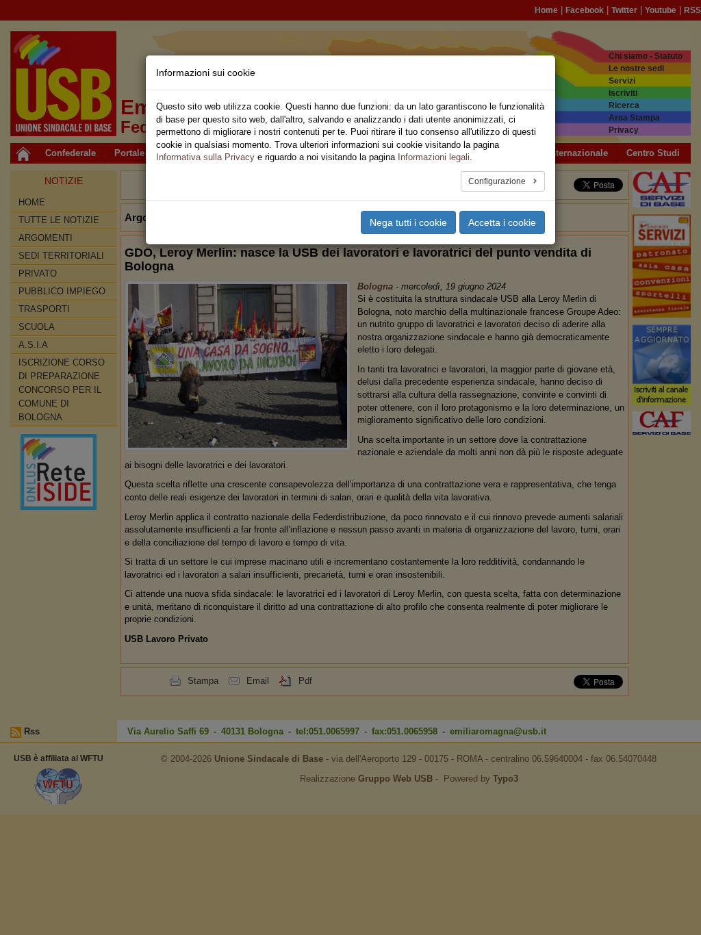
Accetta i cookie (502, 222)
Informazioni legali (434, 157)
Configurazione (498, 181)
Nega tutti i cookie (408, 222)
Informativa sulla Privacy (205, 157)
